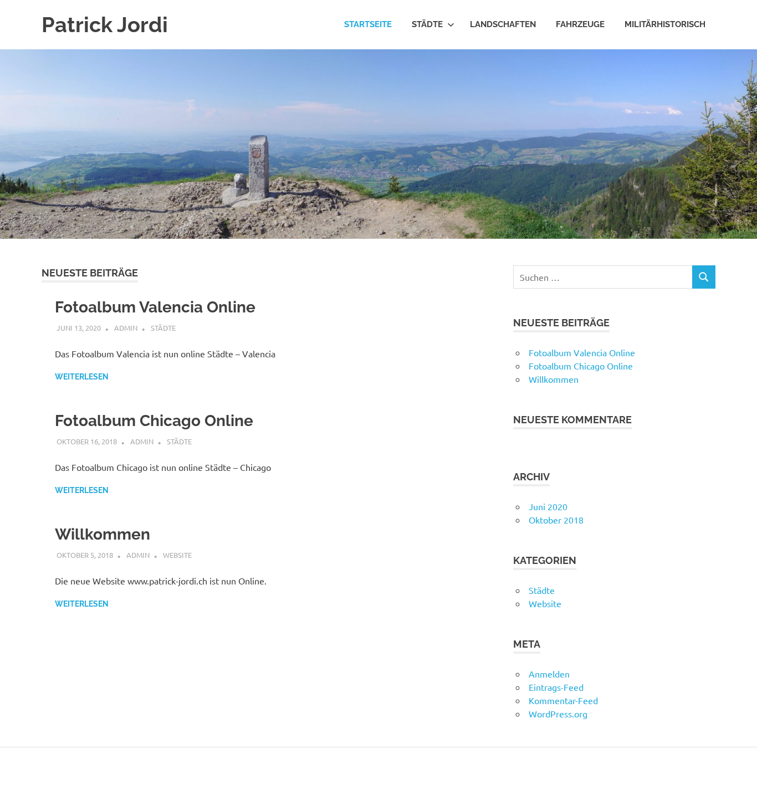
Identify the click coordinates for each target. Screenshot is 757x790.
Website (177, 555)
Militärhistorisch (665, 24)
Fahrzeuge (580, 24)
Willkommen (102, 534)
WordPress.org (558, 713)
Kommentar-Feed (563, 700)
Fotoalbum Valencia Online (155, 307)
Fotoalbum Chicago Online (154, 421)
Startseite (368, 24)
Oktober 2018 (556, 519)
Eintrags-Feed (556, 686)
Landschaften (503, 24)
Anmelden (549, 673)
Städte (427, 24)
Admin (125, 327)
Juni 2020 (548, 506)
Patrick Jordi (105, 24)
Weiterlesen (82, 376)
